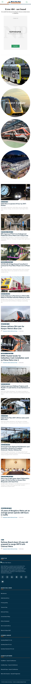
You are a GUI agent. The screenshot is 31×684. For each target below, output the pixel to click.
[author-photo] (2, 331)
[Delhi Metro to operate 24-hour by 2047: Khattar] (15, 194)
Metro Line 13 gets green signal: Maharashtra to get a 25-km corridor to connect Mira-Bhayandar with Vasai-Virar (15, 480)
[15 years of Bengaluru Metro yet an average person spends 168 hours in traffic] (15, 500)
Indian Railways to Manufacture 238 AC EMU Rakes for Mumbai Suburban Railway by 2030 (15, 296)
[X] (21, 577)
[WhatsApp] (26, 577)
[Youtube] (2, 581)
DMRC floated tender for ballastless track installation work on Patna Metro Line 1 (15, 357)
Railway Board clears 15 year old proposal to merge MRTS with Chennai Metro (14, 544)
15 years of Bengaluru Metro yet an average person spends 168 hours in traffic (15, 512)
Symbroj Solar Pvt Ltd (6, 644)
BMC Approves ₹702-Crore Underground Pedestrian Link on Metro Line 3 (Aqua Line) (14, 234)
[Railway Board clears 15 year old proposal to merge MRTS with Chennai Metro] (15, 532)
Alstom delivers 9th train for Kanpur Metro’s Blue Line (12, 327)
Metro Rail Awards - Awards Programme (10, 673)
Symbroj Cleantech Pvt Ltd (7, 648)
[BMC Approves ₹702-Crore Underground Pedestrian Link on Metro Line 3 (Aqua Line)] (15, 224)
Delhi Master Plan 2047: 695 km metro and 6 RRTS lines (15, 418)
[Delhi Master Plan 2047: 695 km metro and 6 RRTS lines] (15, 408)
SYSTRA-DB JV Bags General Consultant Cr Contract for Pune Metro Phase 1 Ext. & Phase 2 (15, 265)
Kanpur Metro (5, 324)
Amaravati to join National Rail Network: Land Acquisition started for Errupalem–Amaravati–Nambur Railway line (15, 448)
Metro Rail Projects (7, 476)
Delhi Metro (4, 201)
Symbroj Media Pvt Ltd (6, 640)
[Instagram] (7, 577)
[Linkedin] (12, 577)
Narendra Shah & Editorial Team (10, 331)
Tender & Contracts (7, 262)
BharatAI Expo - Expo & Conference (9, 669)
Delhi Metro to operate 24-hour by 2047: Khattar (13, 204)
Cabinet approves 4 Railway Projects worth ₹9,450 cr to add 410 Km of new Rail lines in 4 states (15, 387)
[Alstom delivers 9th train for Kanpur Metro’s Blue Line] (15, 316)
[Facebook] (2, 577)
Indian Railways (5, 293)
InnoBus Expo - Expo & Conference (9, 665)
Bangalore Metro (6, 508)
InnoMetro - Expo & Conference (8, 660)
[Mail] (16, 577)
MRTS (2, 539)
